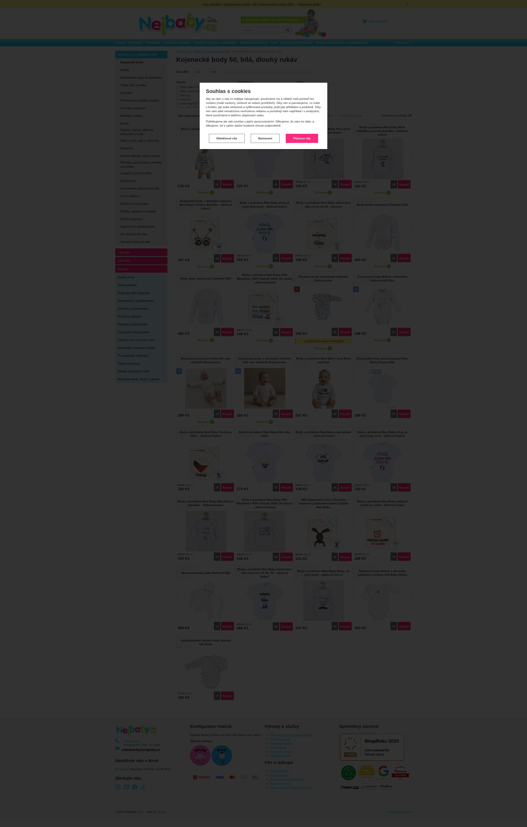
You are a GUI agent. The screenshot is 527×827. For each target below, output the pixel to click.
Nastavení (265, 138)
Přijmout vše (302, 138)
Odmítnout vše (226, 138)
